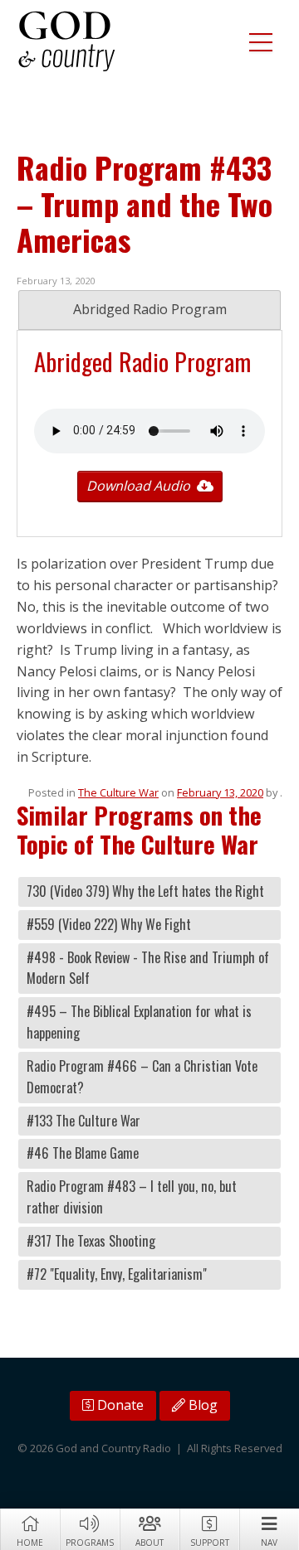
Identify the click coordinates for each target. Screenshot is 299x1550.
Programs (90, 1542)
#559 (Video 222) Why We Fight (109, 924)
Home (30, 1542)
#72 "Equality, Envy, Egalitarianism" (117, 1274)
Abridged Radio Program (150, 309)
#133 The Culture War (83, 1121)
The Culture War (118, 792)
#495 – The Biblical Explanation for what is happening (139, 1022)
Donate (119, 1405)
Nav (269, 1542)
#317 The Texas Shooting (91, 1241)
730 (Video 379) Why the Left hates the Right (145, 891)
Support (209, 1542)
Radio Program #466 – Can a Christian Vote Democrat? (142, 1076)
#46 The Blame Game (83, 1153)
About (149, 1542)
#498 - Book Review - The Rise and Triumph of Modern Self (148, 968)
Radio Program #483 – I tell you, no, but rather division (132, 1197)
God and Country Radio (66, 41)
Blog (201, 1405)
